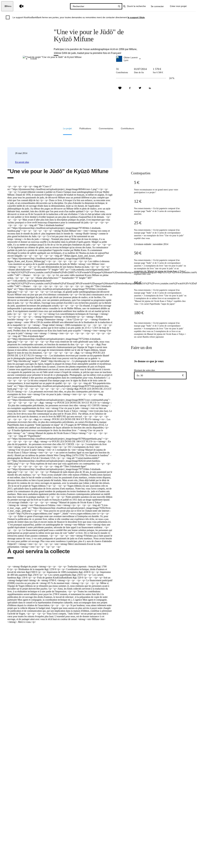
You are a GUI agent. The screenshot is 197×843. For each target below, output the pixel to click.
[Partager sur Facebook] (130, 88)
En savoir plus (22, 162)
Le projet (67, 128)
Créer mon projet (178, 6)
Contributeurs (127, 128)
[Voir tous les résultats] (119, 6)
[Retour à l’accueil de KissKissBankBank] (19, 6)
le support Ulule (136, 17)
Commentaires (106, 128)
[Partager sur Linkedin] (150, 88)
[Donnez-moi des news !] (120, 88)
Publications (85, 128)
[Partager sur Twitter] (140, 88)
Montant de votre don (144, 370)
